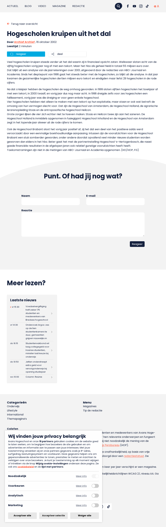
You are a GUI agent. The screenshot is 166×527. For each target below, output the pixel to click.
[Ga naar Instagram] (141, 6)
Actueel (12, 6)
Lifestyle (12, 410)
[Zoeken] (118, 6)
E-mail (90, 196)
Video (42, 6)
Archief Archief (24, 42)
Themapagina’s (17, 419)
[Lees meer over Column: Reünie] (31, 377)
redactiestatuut (134, 456)
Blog (28, 6)
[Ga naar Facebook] (128, 6)
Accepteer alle (22, 515)
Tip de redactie (92, 410)
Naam (25, 196)
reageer (21, 54)
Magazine (59, 6)
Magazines (89, 406)
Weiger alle (84, 515)
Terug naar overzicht (24, 24)
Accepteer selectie (53, 515)
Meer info (81, 476)
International (15, 414)
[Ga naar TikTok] (147, 6)
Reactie (26, 210)
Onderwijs (13, 406)
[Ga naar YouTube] (134, 6)
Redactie (78, 6)
